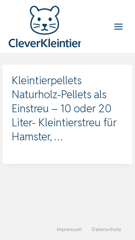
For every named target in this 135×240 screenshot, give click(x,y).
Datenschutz (106, 229)
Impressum (69, 229)
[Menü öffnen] (118, 26)
